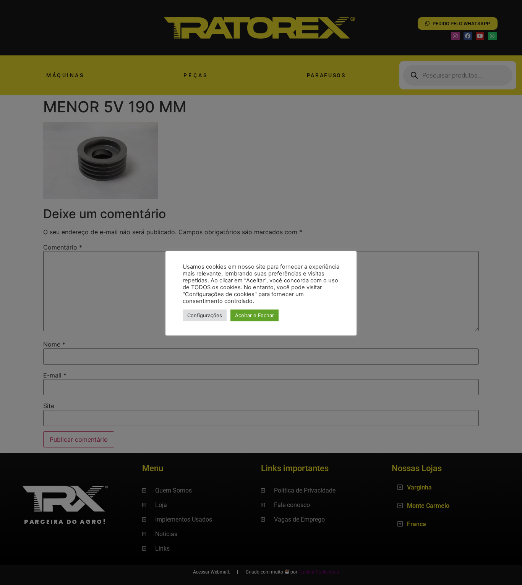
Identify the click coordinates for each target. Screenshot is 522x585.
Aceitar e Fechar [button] (254, 315)
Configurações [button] (204, 315)
